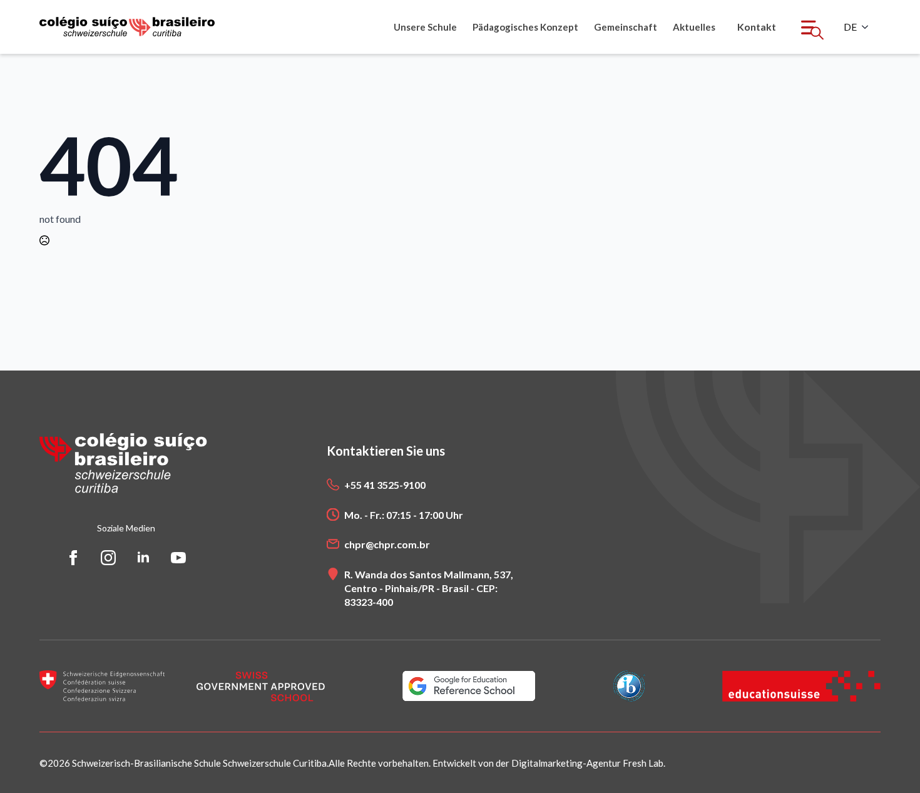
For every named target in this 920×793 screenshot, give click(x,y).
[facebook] (73, 557)
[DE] (869, 27)
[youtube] (178, 557)
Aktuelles (694, 27)
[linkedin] (143, 557)
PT (850, 27)
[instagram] (108, 557)
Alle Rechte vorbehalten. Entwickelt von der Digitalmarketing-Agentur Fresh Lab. (497, 763)
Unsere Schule (425, 27)
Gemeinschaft (625, 27)
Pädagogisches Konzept (525, 27)
